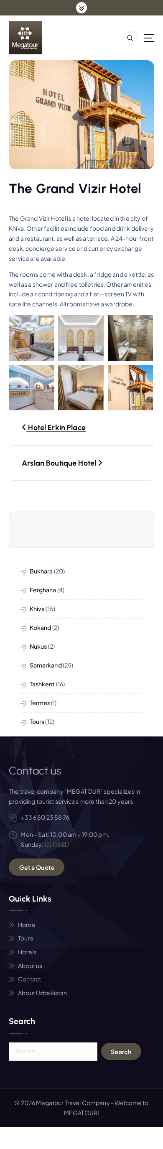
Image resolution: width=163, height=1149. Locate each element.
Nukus (38, 646)
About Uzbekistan (42, 992)
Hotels (27, 951)
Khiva (37, 608)
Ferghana (43, 590)
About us (30, 965)
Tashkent (42, 684)
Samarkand (46, 665)
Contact (29, 979)
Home (27, 924)
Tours (37, 721)
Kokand (40, 627)
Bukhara (41, 571)
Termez (40, 702)
